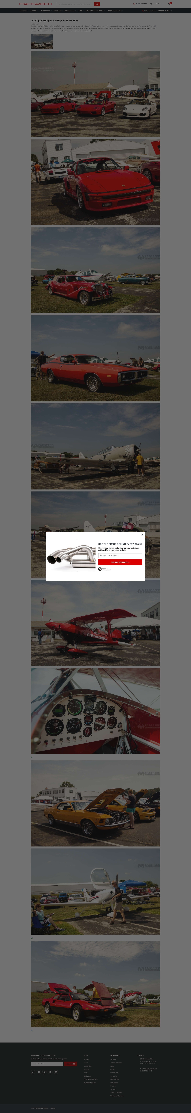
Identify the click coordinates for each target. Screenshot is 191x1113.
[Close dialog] (142, 535)
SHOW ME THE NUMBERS (120, 562)
